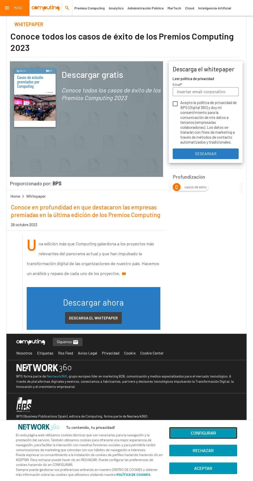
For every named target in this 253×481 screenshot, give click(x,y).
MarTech (174, 8)
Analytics (116, 8)
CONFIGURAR (203, 433)
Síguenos (65, 341)
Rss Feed (65, 353)
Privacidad (110, 353)
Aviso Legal (87, 353)
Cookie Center (152, 353)
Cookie (130, 353)
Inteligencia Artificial (214, 8)
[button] (15, 8)
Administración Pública (145, 8)
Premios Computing (89, 8)
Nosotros (24, 353)
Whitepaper (36, 196)
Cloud (189, 8)
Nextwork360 (57, 376)
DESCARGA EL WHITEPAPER (93, 317)
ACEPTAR (203, 468)
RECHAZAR (203, 450)
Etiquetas (45, 353)
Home (15, 196)
